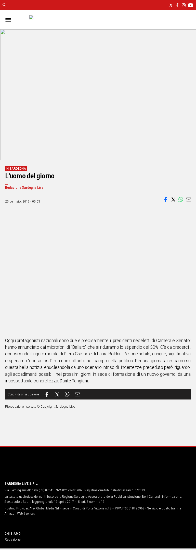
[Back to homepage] (31, 467)
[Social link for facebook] (177, 5)
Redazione (12, 539)
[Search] (4, 5)
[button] (165, 199)
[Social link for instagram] (184, 5)
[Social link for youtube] (190, 5)
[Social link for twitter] (171, 5)
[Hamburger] (8, 20)
